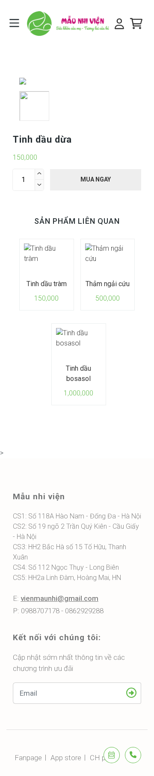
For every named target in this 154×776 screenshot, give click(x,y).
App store (65, 757)
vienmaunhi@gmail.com (59, 598)
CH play (102, 757)
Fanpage (28, 757)
